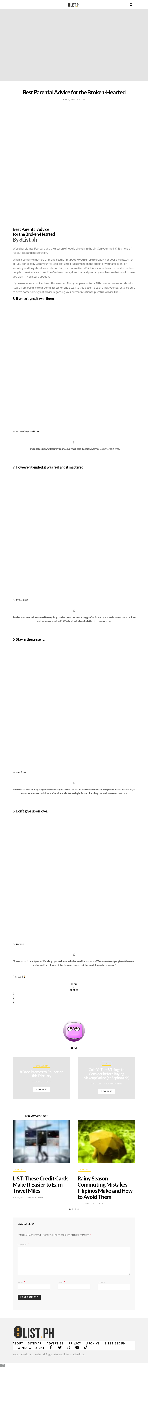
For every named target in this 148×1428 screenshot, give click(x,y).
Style (106, 1064)
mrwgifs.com (21, 772)
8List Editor (97, 1204)
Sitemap (35, 1343)
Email (61, 1282)
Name (21, 1282)
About (18, 1343)
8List (74, 1048)
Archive (92, 1343)
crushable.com (22, 600)
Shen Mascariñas (113, 1084)
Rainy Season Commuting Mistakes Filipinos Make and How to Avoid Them (105, 1187)
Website (101, 1282)
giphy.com (20, 944)
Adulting (19, 1170)
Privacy (74, 1343)
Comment (23, 1244)
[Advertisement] (74, 1393)
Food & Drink (41, 1066)
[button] (70, 1209)
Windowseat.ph (31, 1348)
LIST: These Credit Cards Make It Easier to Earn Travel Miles (40, 1184)
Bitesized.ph (115, 1343)
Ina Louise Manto (36, 1198)
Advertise (55, 1343)
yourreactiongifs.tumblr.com (27, 431)
